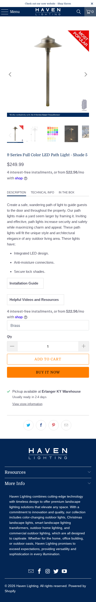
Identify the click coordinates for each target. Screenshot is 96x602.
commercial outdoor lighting (29, 533)
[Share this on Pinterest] (53, 425)
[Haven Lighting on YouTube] (64, 571)
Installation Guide (25, 283)
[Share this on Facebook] (41, 425)
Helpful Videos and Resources (35, 300)
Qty (9, 336)
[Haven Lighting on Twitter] (56, 571)
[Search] (78, 11)
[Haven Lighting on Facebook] (39, 571)
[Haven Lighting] (48, 11)
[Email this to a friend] (66, 425)
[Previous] (10, 74)
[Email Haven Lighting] (31, 571)
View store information (27, 404)
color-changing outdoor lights (43, 517)
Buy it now (48, 372)
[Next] (85, 74)
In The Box (66, 192)
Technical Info (42, 192)
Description (16, 192)
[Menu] (2, 11)
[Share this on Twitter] (28, 425)
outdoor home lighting (46, 528)
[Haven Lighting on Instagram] (47, 571)
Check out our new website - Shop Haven (48, 3)
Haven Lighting (27, 586)
